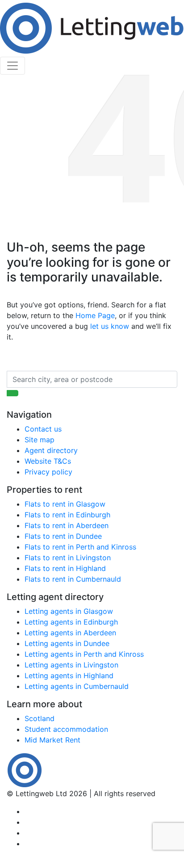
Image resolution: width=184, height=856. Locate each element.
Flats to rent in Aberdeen (67, 525)
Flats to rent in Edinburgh (67, 514)
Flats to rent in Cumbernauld (73, 579)
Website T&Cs (48, 461)
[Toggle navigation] (12, 66)
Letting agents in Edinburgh (71, 621)
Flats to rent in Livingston (68, 557)
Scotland (39, 718)
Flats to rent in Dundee (63, 536)
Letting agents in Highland (69, 675)
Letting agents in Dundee (67, 643)
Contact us (43, 428)
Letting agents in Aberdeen (70, 632)
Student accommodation (66, 729)
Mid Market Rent (52, 739)
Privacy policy (48, 471)
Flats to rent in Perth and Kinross (80, 546)
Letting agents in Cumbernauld (77, 686)
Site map (39, 439)
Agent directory (51, 450)
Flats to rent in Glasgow (65, 503)
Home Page (95, 315)
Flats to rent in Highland (65, 568)
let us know (109, 326)
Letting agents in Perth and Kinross (84, 654)
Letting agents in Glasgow (69, 611)
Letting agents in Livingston (71, 664)
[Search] (12, 393)
